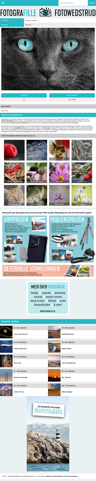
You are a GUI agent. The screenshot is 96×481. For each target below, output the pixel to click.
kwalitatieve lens (20, 128)
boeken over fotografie (20, 123)
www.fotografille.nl (7, 121)
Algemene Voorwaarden (54, 476)
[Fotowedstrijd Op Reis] (48, 278)
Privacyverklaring (71, 476)
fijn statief (47, 128)
